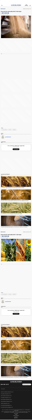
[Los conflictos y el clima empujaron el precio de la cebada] (16, 208)
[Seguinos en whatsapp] (1, 384)
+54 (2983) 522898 (16, 410)
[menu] (2, 5)
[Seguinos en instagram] (6, 384)
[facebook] (3, 13)
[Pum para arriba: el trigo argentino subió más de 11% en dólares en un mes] (16, 194)
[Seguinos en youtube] (2, 384)
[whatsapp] (2, 13)
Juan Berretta (8, 136)
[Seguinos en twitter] (4, 384)
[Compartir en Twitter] (5, 13)
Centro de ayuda (16, 413)
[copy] (8, 13)
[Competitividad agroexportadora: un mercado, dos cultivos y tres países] (16, 221)
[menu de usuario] (30, 5)
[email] (6, 13)
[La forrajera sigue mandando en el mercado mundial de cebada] (16, 181)
